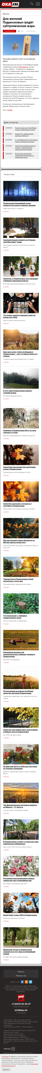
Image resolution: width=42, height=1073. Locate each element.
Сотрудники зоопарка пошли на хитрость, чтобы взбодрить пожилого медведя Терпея (25, 147)
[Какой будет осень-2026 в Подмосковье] (21, 912)
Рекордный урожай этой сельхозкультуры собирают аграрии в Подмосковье (19, 654)
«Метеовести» (23, 67)
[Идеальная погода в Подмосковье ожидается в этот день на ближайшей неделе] (21, 947)
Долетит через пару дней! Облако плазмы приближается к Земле (25, 129)
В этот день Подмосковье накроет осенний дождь (17, 392)
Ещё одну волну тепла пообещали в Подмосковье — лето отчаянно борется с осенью (20, 354)
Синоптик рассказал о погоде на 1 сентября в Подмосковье (17, 505)
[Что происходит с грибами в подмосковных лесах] (21, 613)
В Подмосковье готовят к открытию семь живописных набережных (20, 843)
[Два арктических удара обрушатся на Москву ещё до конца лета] (21, 538)
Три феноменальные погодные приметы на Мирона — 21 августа (20, 806)
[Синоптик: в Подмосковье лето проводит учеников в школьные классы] (21, 276)
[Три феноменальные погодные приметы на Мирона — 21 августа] (21, 802)
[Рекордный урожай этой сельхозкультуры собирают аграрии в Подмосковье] (21, 650)
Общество (6, 14)
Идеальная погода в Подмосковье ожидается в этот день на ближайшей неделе (19, 952)
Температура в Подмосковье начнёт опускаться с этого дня (18, 580)
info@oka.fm (21, 1010)
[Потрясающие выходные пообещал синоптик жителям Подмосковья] (21, 688)
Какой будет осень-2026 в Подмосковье (20, 915)
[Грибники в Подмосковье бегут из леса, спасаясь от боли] (21, 428)
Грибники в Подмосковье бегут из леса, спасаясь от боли (19, 431)
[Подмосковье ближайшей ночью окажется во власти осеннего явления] (21, 201)
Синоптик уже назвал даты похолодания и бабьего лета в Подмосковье (20, 731)
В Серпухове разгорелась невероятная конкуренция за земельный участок (24, 155)
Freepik (9, 110)
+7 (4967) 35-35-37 (21, 1003)
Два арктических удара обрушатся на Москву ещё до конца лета (19, 541)
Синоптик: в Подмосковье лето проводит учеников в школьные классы (20, 280)
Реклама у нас (21, 976)
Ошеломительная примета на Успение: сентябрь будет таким (19, 241)
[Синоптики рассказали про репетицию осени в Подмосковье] (21, 464)
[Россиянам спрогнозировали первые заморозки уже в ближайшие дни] (21, 876)
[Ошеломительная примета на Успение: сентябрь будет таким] (21, 237)
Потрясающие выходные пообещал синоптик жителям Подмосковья (18, 692)
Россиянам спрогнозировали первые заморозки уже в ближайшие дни (18, 879)
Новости (21, 972)
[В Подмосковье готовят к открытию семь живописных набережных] (21, 839)
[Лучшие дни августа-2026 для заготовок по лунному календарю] (21, 764)
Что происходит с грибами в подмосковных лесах (15, 617)
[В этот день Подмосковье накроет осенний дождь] (21, 388)
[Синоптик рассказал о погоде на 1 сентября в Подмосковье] (21, 501)
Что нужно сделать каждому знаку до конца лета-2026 (19, 316)
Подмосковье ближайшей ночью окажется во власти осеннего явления (19, 204)
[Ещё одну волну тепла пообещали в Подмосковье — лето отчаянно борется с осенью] (21, 349)
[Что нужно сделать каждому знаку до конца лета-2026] (21, 313)
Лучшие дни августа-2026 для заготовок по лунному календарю (20, 767)
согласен (6, 1056)
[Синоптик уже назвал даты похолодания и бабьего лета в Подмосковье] (21, 727)
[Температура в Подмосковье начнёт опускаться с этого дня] (21, 576)
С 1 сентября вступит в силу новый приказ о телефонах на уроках (26, 141)
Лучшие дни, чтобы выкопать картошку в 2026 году (24, 135)
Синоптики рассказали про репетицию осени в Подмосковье (19, 468)
